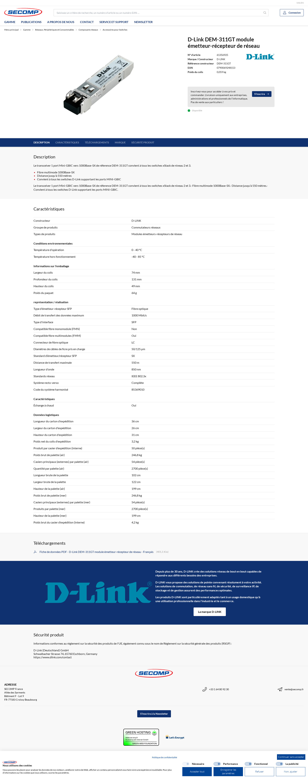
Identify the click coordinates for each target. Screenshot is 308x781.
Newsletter (143, 22)
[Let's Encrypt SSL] (175, 737)
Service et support (114, 22)
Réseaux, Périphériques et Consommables (54, 29)
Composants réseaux (88, 29)
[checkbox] (185, 764)
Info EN (300, 2)
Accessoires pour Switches (115, 29)
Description (42, 142)
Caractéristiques (67, 142)
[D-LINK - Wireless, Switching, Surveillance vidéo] (98, 592)
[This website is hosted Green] (141, 737)
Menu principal (11, 29)
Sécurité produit (142, 142)
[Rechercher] (264, 12)
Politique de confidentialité (164, 757)
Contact (87, 22)
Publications (31, 22)
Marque (120, 142)
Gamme (9, 22)
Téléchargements (97, 142)
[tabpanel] (99, 85)
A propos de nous (60, 22)
